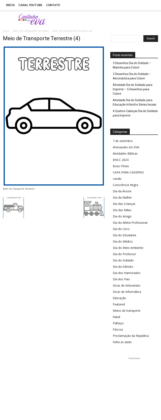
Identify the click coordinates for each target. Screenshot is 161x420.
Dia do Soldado (123, 260)
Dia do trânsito (123, 267)
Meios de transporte (126, 311)
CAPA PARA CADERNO (128, 172)
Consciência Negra (125, 185)
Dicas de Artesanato (126, 285)
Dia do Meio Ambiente (128, 248)
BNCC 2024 (121, 160)
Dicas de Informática (127, 292)
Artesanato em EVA (126, 147)
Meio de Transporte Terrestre (31, 31)
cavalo (117, 179)
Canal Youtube (30, 5)
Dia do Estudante (124, 235)
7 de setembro (123, 141)
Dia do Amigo (122, 216)
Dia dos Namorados (126, 273)
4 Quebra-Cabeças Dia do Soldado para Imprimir (135, 113)
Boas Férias (121, 166)
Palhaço (118, 323)
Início (10, 5)
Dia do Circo (121, 229)
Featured (119, 304)
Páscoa (118, 329)
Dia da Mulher (122, 197)
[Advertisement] (109, 19)
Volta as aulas (122, 342)
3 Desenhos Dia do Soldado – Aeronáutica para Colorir (132, 76)
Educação (119, 298)
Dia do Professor (124, 254)
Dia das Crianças (124, 204)
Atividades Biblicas (125, 153)
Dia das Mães (122, 210)
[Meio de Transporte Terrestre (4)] (53, 185)
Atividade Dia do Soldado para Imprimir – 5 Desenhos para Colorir (132, 89)
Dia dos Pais (121, 279)
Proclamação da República (131, 336)
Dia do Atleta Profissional (130, 223)
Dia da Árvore (122, 191)
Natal (116, 317)
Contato (53, 5)
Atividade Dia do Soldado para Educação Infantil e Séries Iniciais (134, 102)
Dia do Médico (123, 241)
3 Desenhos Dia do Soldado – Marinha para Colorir (132, 65)
